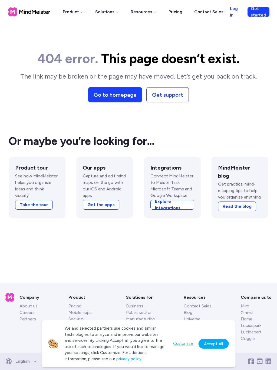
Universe (192, 319)
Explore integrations (167, 205)
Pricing (175, 11)
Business (134, 306)
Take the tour (34, 204)
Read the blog (237, 206)
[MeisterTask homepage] (29, 12)
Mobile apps (80, 312)
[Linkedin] (268, 361)
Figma (246, 319)
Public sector (139, 312)
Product (71, 11)
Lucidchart (251, 332)
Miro (245, 306)
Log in (234, 12)
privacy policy (128, 358)
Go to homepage (115, 95)
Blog (188, 312)
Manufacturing (140, 319)
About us (28, 306)
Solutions (104, 11)
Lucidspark (251, 325)
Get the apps (101, 204)
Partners (27, 319)
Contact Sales (208, 11)
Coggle (248, 338)
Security (76, 319)
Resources (141, 11)
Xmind (247, 312)
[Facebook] (251, 361)
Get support (167, 95)
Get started (258, 12)
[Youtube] (259, 361)
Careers (27, 312)
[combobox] (23, 361)
